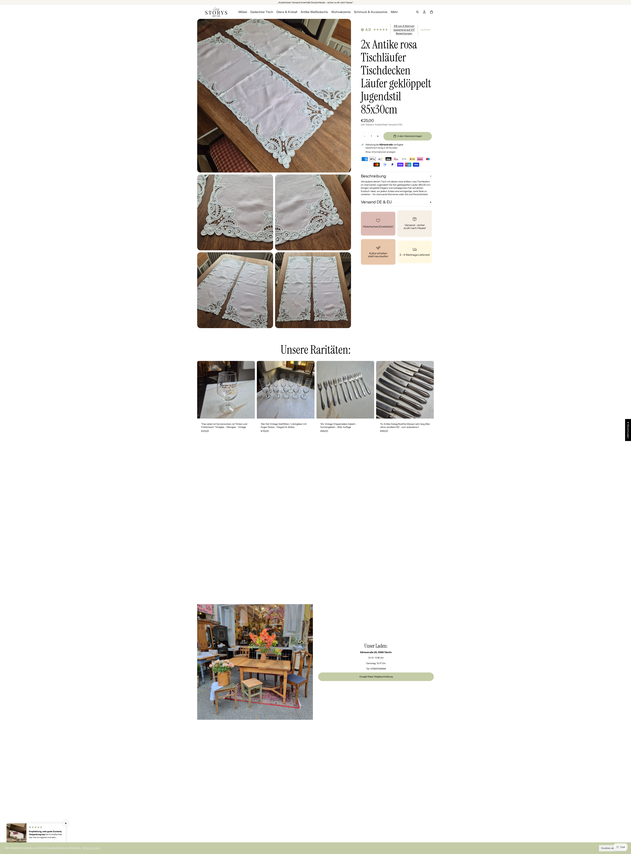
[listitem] (394, 12)
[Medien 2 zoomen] (235, 212)
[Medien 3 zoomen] (313, 212)
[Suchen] (417, 12)
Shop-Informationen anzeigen (380, 152)
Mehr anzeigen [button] (91, 848)
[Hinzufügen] (250, 413)
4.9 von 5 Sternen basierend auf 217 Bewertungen (404, 29)
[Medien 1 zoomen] (274, 96)
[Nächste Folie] (250, 389)
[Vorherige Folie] (202, 389)
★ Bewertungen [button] (628, 430)
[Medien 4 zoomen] (235, 290)
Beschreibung (373, 175)
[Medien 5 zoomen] (313, 290)
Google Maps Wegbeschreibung (376, 676)
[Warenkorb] (431, 12)
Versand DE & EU (376, 202)
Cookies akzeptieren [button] (612, 848)
